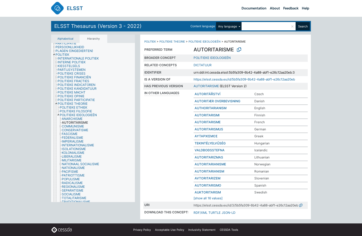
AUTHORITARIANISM (210, 108)
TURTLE (214, 213)
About (275, 8)
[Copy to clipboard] (239, 50)
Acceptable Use (169, 229)
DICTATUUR (203, 65)
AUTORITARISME (206, 86)
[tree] (93, 122)
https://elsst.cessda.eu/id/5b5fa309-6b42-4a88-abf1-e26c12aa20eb (244, 79)
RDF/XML (200, 213)
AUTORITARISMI (207, 115)
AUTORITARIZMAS (209, 157)
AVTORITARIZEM (207, 178)
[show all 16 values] (208, 198)
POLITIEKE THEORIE (172, 41)
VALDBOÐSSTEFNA (210, 150)
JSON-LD (228, 213)
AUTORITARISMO (208, 185)
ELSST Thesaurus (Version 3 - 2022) (98, 26)
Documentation (254, 8)
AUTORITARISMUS (209, 129)
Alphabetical (65, 38)
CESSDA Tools (229, 229)
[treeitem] (67, 43)
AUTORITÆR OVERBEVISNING (217, 101)
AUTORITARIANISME (210, 164)
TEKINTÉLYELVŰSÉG (210, 143)
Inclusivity (202, 229)
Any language (228, 26)
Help (305, 8)
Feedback (291, 8)
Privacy (142, 229)
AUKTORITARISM (208, 192)
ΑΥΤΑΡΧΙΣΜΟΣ (206, 136)
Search (303, 26)
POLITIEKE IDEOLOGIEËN (205, 41)
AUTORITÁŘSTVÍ (207, 94)
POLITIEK (150, 41)
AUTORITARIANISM (209, 171)
